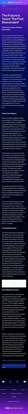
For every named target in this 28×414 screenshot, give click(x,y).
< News (4, 6)
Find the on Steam (13, 360)
